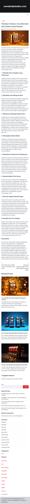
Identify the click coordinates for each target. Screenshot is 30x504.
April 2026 (3, 424)
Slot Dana (4, 474)
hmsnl (4, 29)
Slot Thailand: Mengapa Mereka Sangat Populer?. (14, 333)
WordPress (4, 502)
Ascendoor (16, 500)
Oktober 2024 (4, 445)
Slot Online (22, 47)
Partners (5, 494)
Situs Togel (4, 477)
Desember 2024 (5, 440)
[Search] (28, 15)
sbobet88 (4, 471)
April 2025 (3, 429)
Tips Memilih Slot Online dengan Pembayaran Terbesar (13, 298)
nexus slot (4, 460)
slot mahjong (5, 467)
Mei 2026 (3, 422)
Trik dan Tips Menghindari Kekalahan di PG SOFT (14, 365)
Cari (2, 384)
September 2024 (5, 447)
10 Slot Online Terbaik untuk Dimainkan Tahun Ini (13, 405)
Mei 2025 (3, 427)
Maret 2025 (4, 432)
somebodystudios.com (15, 6)
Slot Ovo (3, 491)
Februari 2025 (4, 435)
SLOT (3, 21)
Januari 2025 (4, 437)
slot (2, 464)
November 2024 (5, 442)
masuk (10, 379)
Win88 (3, 481)
